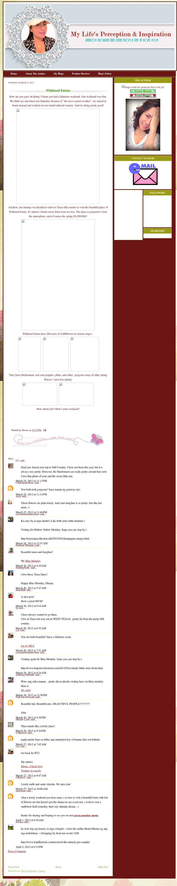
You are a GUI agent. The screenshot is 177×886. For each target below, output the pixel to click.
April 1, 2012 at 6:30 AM (29, 820)
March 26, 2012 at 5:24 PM (31, 731)
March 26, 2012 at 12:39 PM (31, 695)
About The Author (36, 73)
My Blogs (59, 73)
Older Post (103, 866)
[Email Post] (44, 430)
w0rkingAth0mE (25, 674)
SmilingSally (23, 567)
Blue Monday (32, 561)
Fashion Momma (25, 545)
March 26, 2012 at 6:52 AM (31, 628)
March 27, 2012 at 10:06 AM (32, 789)
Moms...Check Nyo (31, 766)
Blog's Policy (104, 73)
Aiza (19, 496)
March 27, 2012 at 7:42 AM (31, 744)
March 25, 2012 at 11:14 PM (31, 494)
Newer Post (13, 866)
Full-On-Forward (25, 697)
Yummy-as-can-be (31, 770)
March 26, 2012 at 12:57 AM (32, 543)
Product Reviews (81, 73)
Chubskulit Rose (25, 482)
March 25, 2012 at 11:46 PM (31, 512)
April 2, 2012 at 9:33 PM (29, 847)
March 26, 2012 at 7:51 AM (31, 650)
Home (14, 73)
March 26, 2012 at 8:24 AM (31, 672)
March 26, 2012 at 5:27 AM (31, 588)
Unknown (21, 732)
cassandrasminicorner (28, 514)
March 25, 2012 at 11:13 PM (31, 481)
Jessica (20, 822)
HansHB (21, 590)
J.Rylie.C (21, 777)
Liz (18, 630)
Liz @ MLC (28, 645)
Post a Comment (17, 851)
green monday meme (86, 815)
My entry (26, 690)
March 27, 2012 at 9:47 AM (31, 775)
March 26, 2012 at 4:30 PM (31, 717)
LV (18, 460)
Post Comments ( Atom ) (33, 870)
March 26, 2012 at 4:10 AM (31, 565)
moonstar (21, 790)
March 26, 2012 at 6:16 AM (31, 606)
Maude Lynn (23, 719)
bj (17, 607)
